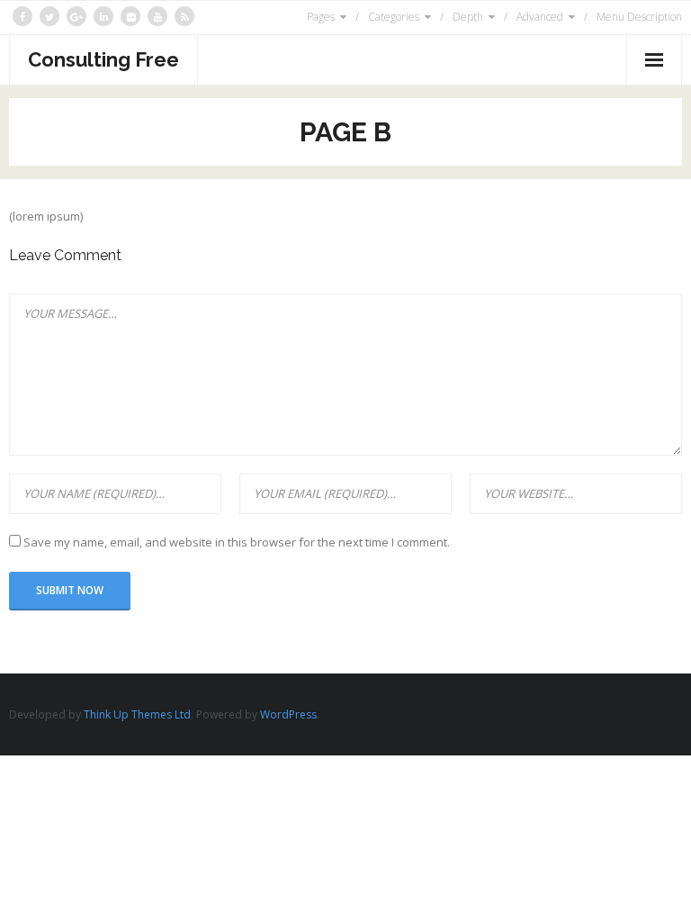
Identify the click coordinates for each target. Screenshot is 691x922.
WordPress (288, 714)
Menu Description (639, 16)
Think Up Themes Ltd (137, 714)
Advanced (539, 16)
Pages (321, 16)
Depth (468, 16)
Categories (393, 16)
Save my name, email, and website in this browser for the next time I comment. (236, 542)
